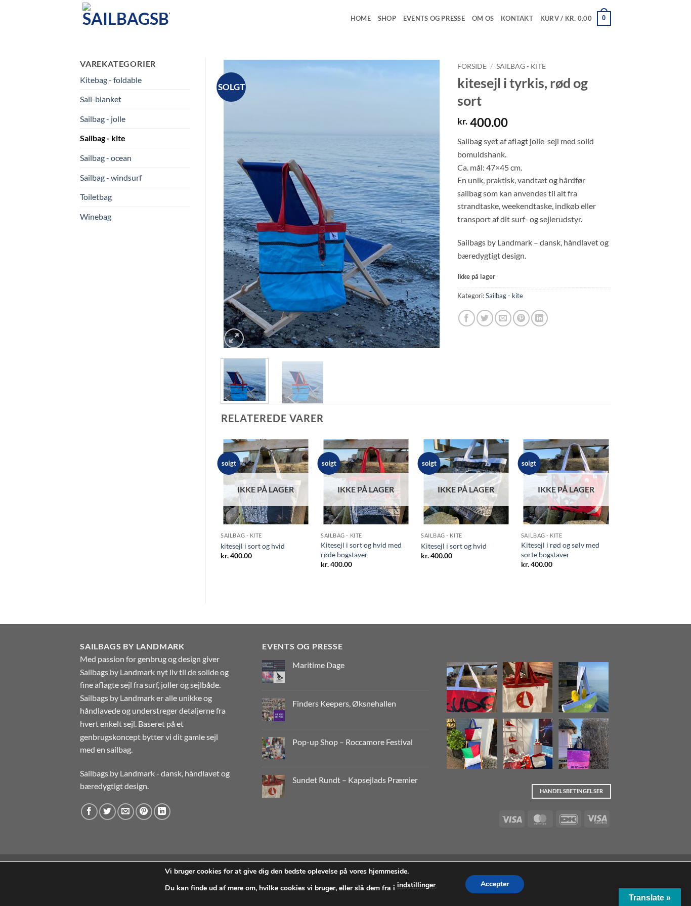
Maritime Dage (318, 665)
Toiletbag (96, 196)
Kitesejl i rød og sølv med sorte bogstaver (560, 550)
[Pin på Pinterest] (521, 318)
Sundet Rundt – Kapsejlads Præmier (355, 780)
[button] (575, 19)
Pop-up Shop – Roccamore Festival (352, 742)
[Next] (425, 204)
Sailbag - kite (102, 138)
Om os (483, 18)
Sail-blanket (100, 99)
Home (361, 18)
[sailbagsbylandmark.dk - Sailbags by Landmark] (130, 18)
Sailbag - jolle (102, 118)
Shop (387, 18)
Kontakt (517, 18)
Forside (472, 66)
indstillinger (416, 885)
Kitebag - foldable (111, 80)
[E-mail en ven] (503, 318)
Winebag (95, 216)
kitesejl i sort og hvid (253, 546)
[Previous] (238, 204)
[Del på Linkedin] (539, 318)
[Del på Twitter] (485, 318)
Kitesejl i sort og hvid (454, 546)
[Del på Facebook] (466, 318)
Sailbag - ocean (106, 157)
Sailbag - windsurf (111, 177)
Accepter (495, 884)
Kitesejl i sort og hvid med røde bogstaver (361, 550)
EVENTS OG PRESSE (434, 18)
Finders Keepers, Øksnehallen (344, 703)
